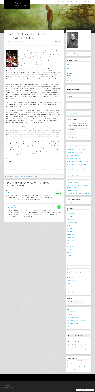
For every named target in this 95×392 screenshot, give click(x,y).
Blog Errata (69, 216)
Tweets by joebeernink (72, 202)
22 (81, 347)
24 (88, 347)
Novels (60, 2)
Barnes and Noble (71, 66)
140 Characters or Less (73, 199)
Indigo (68, 77)
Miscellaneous (70, 237)
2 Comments (58, 41)
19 (72, 347)
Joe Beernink (17, 3)
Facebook (69, 96)
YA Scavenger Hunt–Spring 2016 (74, 175)
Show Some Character (72, 323)
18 (68, 347)
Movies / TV (70, 240)
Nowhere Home (70, 246)
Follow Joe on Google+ (72, 113)
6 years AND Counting (72, 146)
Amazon (69, 64)
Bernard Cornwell (28, 176)
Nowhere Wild (70, 249)
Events (65, 2)
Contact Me (87, 2)
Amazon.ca (69, 75)
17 (88, 344)
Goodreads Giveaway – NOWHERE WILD (76, 172)
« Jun (68, 352)
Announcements (71, 213)
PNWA (68, 258)
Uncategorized (70, 286)
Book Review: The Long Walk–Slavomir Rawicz (78, 360)
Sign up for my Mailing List (73, 54)
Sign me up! (71, 133)
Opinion (69, 252)
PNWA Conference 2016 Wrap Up (75, 158)
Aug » (71, 352)
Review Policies (79, 2)
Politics (69, 261)
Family (68, 225)
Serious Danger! (71, 363)
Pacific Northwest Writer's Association (76, 320)
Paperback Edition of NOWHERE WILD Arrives (77, 161)
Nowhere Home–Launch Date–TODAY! (76, 149)
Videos (68, 289)
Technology (70, 270)
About (55, 2)
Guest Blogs (70, 231)
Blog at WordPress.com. (9, 387)
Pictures (69, 255)
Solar (68, 267)
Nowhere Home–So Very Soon (74, 152)
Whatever (69, 326)
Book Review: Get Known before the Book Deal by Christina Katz (23, 170)
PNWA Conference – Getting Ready (51, 170)
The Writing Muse (71, 280)
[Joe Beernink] (67, 107)
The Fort (35, 176)
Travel (68, 283)
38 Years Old (70, 210)
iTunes (68, 71)
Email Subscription (72, 119)
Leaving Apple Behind (72, 190)
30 (85, 349)
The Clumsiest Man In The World (74, 273)
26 (72, 349)
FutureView (69, 228)
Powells (69, 70)
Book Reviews (14, 176)
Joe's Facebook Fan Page (73, 317)
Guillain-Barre (70, 234)
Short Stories (71, 2)
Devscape (69, 314)
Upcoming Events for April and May (75, 169)
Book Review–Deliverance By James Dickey (77, 366)
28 (78, 349)
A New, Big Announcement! (73, 155)
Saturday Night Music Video (73, 369)
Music (68, 243)
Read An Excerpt (71, 81)
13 (75, 344)
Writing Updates (70, 292)
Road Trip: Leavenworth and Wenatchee (76, 178)
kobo (68, 68)
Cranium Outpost (71, 311)
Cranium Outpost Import (73, 222)
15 (81, 344)
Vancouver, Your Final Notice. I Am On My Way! (78, 193)
